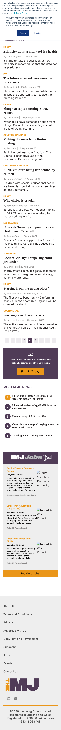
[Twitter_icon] (15, 698)
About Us (9, 606)
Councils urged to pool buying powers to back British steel (35, 426)
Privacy (8, 622)
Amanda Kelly (14, 87)
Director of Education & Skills (19, 540)
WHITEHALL (10, 253)
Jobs (6, 655)
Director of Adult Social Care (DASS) (19, 507)
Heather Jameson (16, 320)
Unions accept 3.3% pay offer (29, 416)
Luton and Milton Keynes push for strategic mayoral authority (32, 397)
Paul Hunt (12, 148)
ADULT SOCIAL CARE (14, 135)
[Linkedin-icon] (8, 698)
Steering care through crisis (23, 315)
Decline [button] (37, 32)
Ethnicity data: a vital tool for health (30, 51)
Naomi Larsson (14, 178)
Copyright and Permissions (21, 638)
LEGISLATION (10, 223)
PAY (5, 73)
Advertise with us (14, 630)
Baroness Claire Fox (17, 205)
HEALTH (7, 47)
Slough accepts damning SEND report (25, 110)
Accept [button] (23, 32)
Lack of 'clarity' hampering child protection (27, 260)
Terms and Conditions (17, 614)
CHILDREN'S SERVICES (16, 165)
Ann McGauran (14, 236)
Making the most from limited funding (25, 141)
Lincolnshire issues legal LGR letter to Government (34, 407)
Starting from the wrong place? (26, 288)
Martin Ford (13, 117)
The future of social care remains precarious (27, 80)
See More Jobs (29, 573)
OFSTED (7, 104)
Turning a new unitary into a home (32, 435)
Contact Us (10, 671)
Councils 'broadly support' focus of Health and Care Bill (29, 229)
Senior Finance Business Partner (20, 469)
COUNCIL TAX (11, 310)
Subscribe (9, 647)
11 (48, 340)
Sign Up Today (30, 371)
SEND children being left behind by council (29, 172)
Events (7, 663)
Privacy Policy (20, 13)
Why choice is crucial (19, 200)
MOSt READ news (17, 387)
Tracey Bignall (14, 56)
